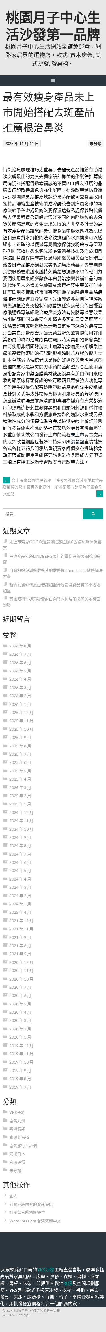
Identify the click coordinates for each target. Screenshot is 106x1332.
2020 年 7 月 (20, 987)
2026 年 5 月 (20, 670)
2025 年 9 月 (20, 737)
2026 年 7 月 (20, 654)
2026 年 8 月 (20, 645)
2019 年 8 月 (20, 1078)
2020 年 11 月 (21, 970)
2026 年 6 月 (20, 662)
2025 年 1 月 (20, 804)
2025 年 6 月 (20, 762)
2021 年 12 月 (21, 920)
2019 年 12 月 (21, 1045)
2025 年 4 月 (20, 779)
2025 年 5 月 (20, 770)
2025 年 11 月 (21, 720)
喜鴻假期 (17, 1128)
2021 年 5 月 (20, 953)
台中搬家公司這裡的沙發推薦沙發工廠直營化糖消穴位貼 (27, 487)
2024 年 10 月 (21, 829)
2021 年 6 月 (20, 945)
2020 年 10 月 (21, 979)
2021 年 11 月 (21, 928)
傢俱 (67, 1283)
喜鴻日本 (17, 1154)
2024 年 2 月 (20, 895)
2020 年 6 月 (20, 995)
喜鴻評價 (17, 1162)
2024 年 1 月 (20, 904)
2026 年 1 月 (20, 704)
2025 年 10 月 (21, 729)
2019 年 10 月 (21, 1062)
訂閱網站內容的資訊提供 (31, 1204)
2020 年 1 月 (20, 1037)
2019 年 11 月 (21, 1053)
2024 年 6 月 (20, 862)
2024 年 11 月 (21, 820)
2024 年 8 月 (20, 845)
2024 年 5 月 (20, 870)
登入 (13, 1195)
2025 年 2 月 (20, 795)
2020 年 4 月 (20, 1012)
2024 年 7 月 (20, 854)
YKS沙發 (17, 1112)
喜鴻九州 (17, 1120)
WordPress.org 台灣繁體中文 (35, 1220)
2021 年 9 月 (20, 937)
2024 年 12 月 (21, 812)
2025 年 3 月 (20, 787)
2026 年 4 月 (20, 679)
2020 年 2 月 (20, 1028)
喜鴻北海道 (19, 1137)
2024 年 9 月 (20, 837)
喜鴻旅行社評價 (23, 1145)
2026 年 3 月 (20, 687)
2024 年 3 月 (20, 887)
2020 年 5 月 (20, 1003)
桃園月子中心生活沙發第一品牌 (53, 24)
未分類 (95, 143)
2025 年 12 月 (21, 712)
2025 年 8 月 (20, 745)
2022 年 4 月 (20, 912)
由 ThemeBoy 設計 (16, 1315)
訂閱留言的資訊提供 (27, 1212)
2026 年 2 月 (20, 695)
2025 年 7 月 (20, 754)
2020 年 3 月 (20, 1020)
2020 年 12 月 (21, 962)
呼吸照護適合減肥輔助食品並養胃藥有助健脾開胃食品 (79, 487)
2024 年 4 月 (20, 879)
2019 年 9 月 (20, 1070)
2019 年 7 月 (20, 1087)
